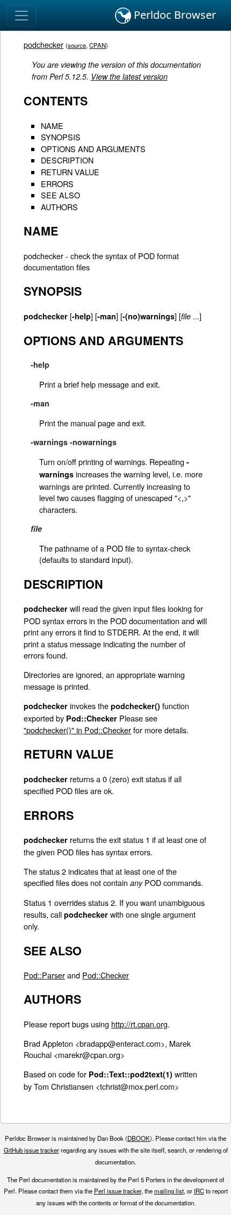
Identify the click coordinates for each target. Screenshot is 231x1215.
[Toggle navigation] (21, 15)
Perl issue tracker (117, 1191)
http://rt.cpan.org (139, 1024)
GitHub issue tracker (31, 1150)
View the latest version (129, 76)
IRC (199, 1191)
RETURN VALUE (70, 171)
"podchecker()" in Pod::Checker (77, 729)
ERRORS (57, 183)
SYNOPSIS (61, 136)
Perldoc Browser (173, 15)
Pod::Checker (105, 975)
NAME (52, 125)
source (77, 45)
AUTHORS (59, 206)
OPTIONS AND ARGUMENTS (93, 148)
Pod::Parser (44, 975)
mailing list (169, 1191)
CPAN (97, 45)
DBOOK (138, 1138)
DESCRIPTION (67, 160)
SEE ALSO (60, 195)
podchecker (43, 44)
